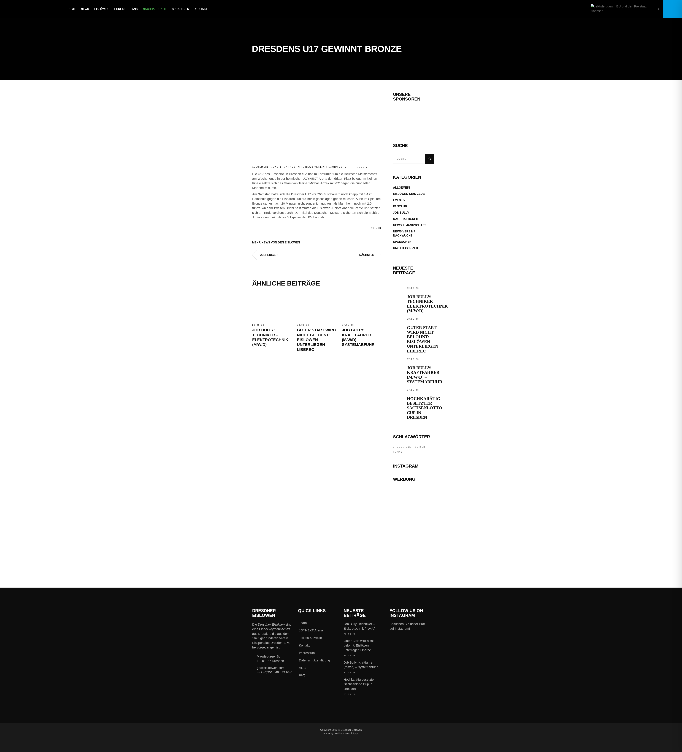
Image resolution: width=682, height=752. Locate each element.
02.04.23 (363, 168)
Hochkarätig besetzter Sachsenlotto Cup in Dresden (424, 408)
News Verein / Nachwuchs (326, 167)
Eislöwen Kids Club (409, 193)
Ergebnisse (402, 447)
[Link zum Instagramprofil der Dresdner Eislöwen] (387, 729)
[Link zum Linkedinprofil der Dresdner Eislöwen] (411, 729)
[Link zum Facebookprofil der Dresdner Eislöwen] (375, 729)
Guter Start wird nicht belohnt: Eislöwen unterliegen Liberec (316, 340)
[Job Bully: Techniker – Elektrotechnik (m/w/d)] (272, 306)
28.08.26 (303, 325)
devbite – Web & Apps (346, 733)
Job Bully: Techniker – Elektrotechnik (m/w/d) (427, 303)
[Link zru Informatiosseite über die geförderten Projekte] (622, 8)
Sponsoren (402, 241)
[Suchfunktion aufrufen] (658, 9)
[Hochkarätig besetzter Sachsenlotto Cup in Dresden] (399, 394)
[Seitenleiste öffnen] (672, 9)
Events (399, 200)
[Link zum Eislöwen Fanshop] (413, 537)
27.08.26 (348, 325)
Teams (398, 452)
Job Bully (401, 212)
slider (420, 447)
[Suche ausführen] (429, 159)
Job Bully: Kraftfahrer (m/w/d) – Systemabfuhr (424, 374)
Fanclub (400, 206)
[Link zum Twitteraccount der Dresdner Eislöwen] (399, 729)
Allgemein (260, 167)
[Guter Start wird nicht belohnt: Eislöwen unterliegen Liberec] (316, 306)
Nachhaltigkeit (406, 219)
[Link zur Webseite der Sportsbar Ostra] (413, 507)
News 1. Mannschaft (287, 167)
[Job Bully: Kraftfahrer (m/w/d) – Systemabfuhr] (361, 306)
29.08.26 (258, 325)
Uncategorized (405, 248)
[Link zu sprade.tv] (413, 552)
